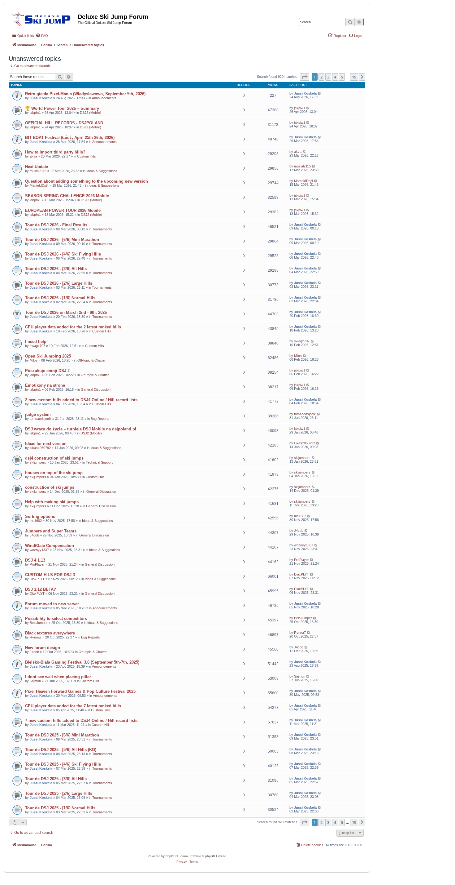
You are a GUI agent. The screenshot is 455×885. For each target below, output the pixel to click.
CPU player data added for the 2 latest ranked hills (73, 327)
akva (33, 156)
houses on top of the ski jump (54, 472)
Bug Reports (100, 418)
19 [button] (354, 77)
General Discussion (95, 389)
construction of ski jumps (49, 487)
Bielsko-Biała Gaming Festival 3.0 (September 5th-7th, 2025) (82, 662)
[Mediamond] (43, 18)
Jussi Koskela (41, 98)
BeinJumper (39, 623)
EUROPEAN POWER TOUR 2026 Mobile (63, 210)
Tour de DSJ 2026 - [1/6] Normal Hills (60, 298)
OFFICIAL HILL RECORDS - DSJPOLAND (64, 123)
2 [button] (321, 77)
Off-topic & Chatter (91, 360)
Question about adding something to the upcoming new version (86, 181)
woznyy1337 (39, 550)
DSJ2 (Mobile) (90, 112)
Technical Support (99, 462)
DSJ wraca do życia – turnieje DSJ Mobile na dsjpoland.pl (80, 429)
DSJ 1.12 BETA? (40, 589)
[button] (304, 77)
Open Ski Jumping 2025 (48, 356)
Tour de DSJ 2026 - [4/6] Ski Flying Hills (63, 254)
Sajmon (35, 681)
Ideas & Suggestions (101, 171)
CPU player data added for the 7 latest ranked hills (73, 706)
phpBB (171, 856)
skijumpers (38, 462)
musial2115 (38, 171)
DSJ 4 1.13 (35, 560)
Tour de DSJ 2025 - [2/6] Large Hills (58, 793)
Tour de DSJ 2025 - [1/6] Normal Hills (60, 808)
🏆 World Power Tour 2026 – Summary (62, 108)
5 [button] (342, 77)
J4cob (34, 535)
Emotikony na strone (45, 385)
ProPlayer (37, 564)
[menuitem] (42, 35)
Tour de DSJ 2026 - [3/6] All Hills (56, 268)
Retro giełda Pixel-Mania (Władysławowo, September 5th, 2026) (85, 93)
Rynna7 (35, 637)
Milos (33, 360)
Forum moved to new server (52, 604)
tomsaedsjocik (40, 418)
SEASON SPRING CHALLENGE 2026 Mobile (67, 195)
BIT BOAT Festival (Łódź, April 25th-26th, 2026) (70, 137)
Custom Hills (86, 156)
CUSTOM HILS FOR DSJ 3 (50, 574)
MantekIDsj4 (39, 185)
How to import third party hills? (55, 152)
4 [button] (335, 77)
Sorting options (40, 516)
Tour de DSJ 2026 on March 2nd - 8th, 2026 (66, 312)
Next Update (36, 166)
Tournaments (102, 229)
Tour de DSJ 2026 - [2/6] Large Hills (58, 283)
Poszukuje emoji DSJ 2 (47, 370)
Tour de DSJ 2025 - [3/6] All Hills (56, 778)
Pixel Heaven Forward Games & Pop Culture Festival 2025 (80, 691)
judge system (38, 414)
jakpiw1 (35, 112)
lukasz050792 (40, 448)
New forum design (42, 647)
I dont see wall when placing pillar (58, 676)
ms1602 (36, 521)
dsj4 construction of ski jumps (54, 458)
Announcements (104, 98)
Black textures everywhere (50, 633)
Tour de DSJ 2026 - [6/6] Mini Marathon (62, 239)
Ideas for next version (46, 443)
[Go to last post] (320, 93)
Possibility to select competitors (56, 618)
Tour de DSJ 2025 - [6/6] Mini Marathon (62, 735)
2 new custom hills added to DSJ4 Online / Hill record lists (81, 400)
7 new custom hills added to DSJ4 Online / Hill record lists (81, 720)
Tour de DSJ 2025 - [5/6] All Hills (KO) (60, 749)
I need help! (36, 341)
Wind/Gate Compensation (49, 545)
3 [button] (328, 77)
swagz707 (37, 346)
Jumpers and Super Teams (50, 531)
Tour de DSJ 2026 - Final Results (56, 225)
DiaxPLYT (37, 579)
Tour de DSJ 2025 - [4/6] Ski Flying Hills (63, 764)
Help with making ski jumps (52, 502)
